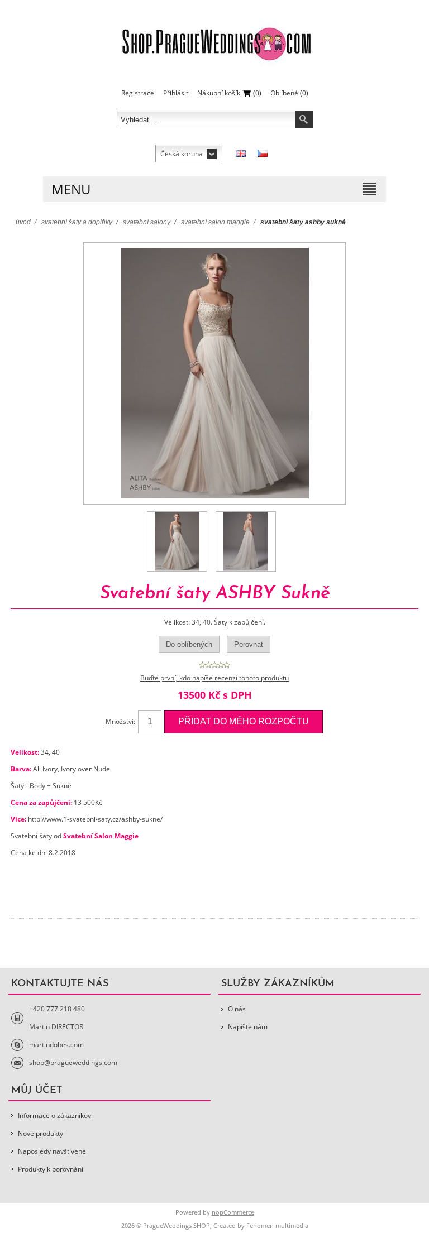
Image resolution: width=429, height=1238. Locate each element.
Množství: (120, 721)
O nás (237, 1009)
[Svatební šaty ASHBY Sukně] (177, 541)
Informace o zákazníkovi (55, 1115)
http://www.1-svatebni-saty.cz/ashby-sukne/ (95, 819)
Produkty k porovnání (50, 1169)
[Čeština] (262, 153)
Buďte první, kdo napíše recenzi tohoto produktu (214, 678)
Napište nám (248, 1026)
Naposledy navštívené (52, 1151)
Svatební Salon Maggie (101, 836)
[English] (241, 153)
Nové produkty (40, 1133)
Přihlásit (175, 93)
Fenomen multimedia (277, 1225)
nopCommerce (233, 1212)
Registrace (137, 93)
